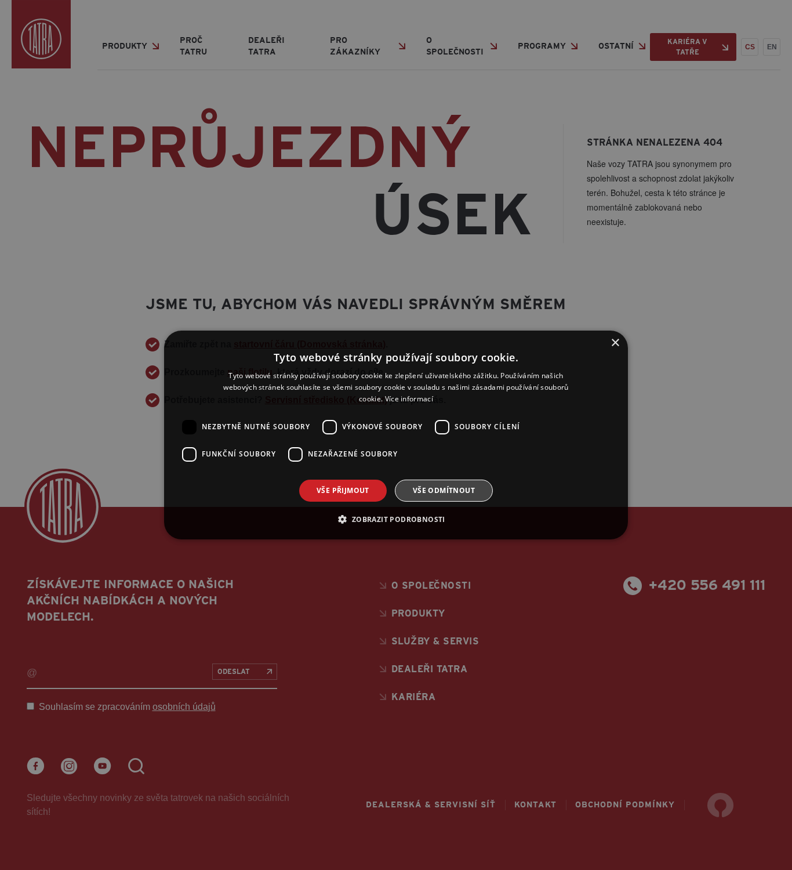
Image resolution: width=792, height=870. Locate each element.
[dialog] (396, 435)
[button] (396, 519)
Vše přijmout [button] (343, 490)
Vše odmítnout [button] (444, 490)
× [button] (615, 343)
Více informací (409, 399)
